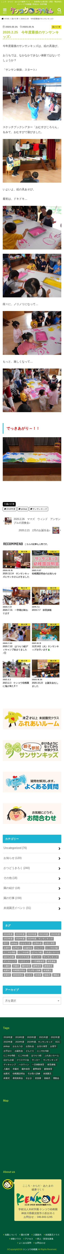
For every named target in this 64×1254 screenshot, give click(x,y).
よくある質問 (25, 1243)
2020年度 (31, 934)
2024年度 (20, 939)
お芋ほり (17, 948)
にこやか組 (23, 952)
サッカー (36, 957)
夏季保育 (37, 966)
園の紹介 (12, 887)
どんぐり (39, 948)
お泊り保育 (50, 943)
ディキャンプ (10, 961)
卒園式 (16, 966)
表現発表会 (18, 975)
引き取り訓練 (34, 970)
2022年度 (55, 934)
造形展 (38, 975)
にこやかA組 (52, 948)
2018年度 (8, 934)
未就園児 (47, 970)
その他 (10, 877)
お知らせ (13, 857)
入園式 (7, 966)
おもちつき (25, 943)
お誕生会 (28, 948)
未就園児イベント (17, 907)
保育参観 (51, 961)
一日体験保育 (38, 961)
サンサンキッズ (40, 509)
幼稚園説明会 (19, 970)
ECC (6, 943)
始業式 (7, 970)
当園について (11, 1235)
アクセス (29, 1239)
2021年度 (43, 934)
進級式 (47, 975)
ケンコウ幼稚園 (30, 1249)
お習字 (7, 948)
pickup (24, 509)
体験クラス (16, 1239)
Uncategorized (15, 847)
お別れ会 (37, 943)
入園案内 (37, 1235)
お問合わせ (40, 1243)
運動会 (56, 975)
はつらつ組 (37, 952)
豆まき (29, 975)
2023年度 (8, 939)
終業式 (7, 975)
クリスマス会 (23, 957)
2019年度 (10, 509)
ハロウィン (24, 961)
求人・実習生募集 (45, 1239)
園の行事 (10, 504)
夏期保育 (48, 966)
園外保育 (26, 966)
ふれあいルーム (52, 952)
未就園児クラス (52, 1235)
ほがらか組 (9, 957)
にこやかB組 (9, 952)
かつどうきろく (17, 867)
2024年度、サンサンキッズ (40, 939)
